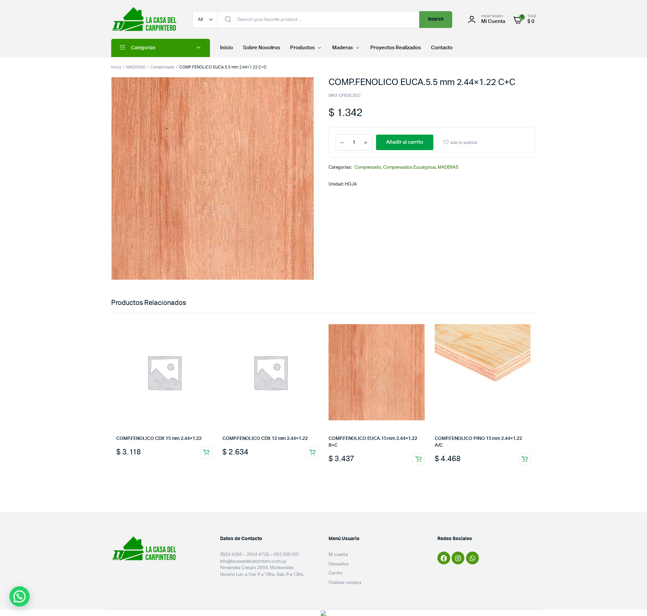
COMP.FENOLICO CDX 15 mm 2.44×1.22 (159, 438)
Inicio (226, 47)
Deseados (339, 564)
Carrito (336, 573)
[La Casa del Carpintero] (145, 19)
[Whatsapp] (472, 558)
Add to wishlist (463, 143)
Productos (302, 47)
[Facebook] (443, 558)
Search (436, 19)
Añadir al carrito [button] (206, 452)
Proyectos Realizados (395, 47)
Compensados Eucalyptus (409, 167)
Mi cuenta (338, 555)
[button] (19, 596)
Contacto (442, 47)
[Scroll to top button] (631, 600)
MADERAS (136, 67)
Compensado (162, 67)
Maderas (342, 47)
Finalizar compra (345, 583)
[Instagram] (458, 558)
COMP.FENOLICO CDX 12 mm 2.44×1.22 (265, 438)
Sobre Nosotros (261, 47)
